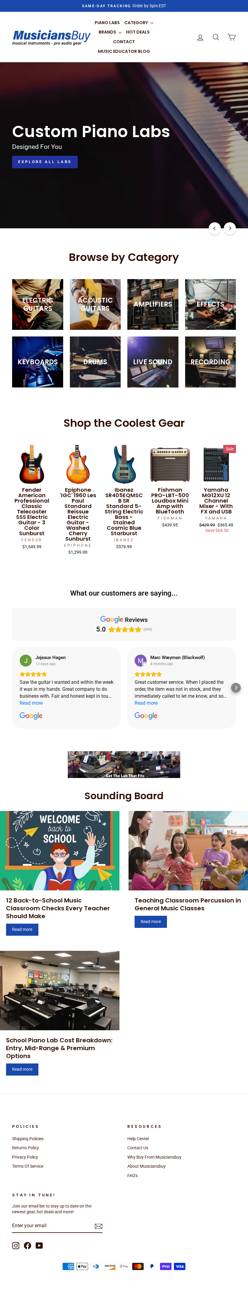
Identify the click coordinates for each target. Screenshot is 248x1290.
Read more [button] (31, 703)
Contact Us (137, 1147)
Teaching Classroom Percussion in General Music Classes (188, 904)
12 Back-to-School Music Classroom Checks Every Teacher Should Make (58, 908)
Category (136, 23)
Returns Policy (25, 1147)
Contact (124, 42)
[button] (12, 688)
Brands (108, 32)
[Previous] (215, 228)
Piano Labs (107, 23)
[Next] (230, 228)
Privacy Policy (25, 1157)
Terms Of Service (27, 1166)
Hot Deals (138, 32)
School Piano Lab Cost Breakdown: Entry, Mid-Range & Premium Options (59, 1048)
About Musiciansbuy (146, 1166)
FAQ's (132, 1175)
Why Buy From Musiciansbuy (154, 1157)
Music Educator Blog (124, 51)
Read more (22, 929)
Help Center (138, 1138)
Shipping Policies (28, 1138)
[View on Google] (26, 661)
